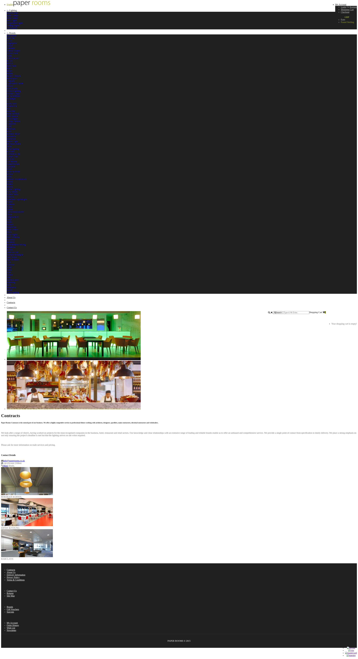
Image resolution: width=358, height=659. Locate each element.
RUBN (10, 249)
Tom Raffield (12, 260)
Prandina (11, 239)
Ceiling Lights (13, 25)
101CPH (11, 38)
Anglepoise (12, 43)
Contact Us (12, 307)
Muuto (10, 186)
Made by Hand (13, 171)
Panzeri (10, 224)
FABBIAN (12, 106)
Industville (11, 136)
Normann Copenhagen (17, 199)
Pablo (9, 222)
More (5, 466)
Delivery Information (16, 575)
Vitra (9, 277)
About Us (11, 297)
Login (343, 7)
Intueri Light (12, 141)
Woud (9, 290)
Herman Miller (13, 134)
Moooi (10, 181)
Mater (9, 176)
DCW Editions (13, 96)
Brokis (10, 73)
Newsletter (11, 630)
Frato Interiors (13, 113)
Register (353, 7)
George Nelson (13, 121)
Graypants (11, 124)
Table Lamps (12, 15)
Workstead (11, 287)
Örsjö (9, 219)
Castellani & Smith (15, 83)
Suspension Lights (15, 23)
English (10, 4)
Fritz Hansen (12, 116)
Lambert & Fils (13, 154)
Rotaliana (11, 247)
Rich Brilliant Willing (16, 244)
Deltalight (11, 98)
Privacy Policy (13, 577)
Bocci (9, 68)
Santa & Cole (13, 252)
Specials (10, 612)
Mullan (10, 184)
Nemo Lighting (13, 189)
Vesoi (9, 267)
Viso (9, 272)
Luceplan (11, 166)
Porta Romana (13, 237)
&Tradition (11, 35)
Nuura (9, 207)
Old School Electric (15, 212)
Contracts (11, 302)
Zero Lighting (13, 292)
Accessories (12, 28)
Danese (10, 86)
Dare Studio (12, 88)
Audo (9, 56)
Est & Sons (12, 103)
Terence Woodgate (15, 254)
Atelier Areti (12, 53)
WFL (9, 285)
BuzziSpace (12, 78)
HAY (9, 131)
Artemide (11, 48)
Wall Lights (12, 20)
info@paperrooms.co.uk (14, 461)
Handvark (11, 129)
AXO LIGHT (13, 58)
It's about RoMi (13, 144)
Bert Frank (11, 66)
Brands (10, 607)
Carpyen (10, 81)
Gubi (9, 126)
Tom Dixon (12, 257)
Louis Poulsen (13, 164)
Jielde (9, 146)
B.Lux (9, 61)
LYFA (9, 169)
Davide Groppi (13, 93)
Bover (9, 71)
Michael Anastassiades (17, 179)
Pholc (9, 232)
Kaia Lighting (13, 149)
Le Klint (10, 159)
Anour (9, 45)
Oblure (10, 209)
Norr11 (10, 202)
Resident (10, 242)
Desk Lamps (12, 18)
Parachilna (11, 227)
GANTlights (12, 119)
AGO (9, 40)
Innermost (11, 139)
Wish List (11, 628)
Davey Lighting (14, 91)
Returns (10, 593)
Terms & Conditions (16, 580)
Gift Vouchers (13, 609)
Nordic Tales (12, 194)
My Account (12, 623)
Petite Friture (12, 229)
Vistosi (10, 275)
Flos (8, 108)
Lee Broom (12, 161)
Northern (11, 204)
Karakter (10, 151)
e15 (8, 101)
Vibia (9, 270)
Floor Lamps (12, 13)
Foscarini (11, 111)
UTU (9, 262)
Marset (10, 174)
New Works (12, 192)
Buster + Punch (13, 76)
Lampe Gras (12, 156)
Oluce (9, 214)
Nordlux (10, 197)
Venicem (10, 265)
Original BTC (13, 217)
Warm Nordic (13, 280)
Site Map (11, 596)
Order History (13, 625)
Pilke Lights (12, 234)
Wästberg (11, 282)
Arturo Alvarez (13, 51)
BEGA (10, 63)
